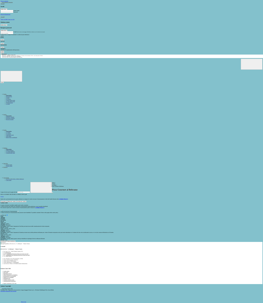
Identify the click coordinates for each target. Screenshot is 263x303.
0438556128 (8, 252)
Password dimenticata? (5, 14)
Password (15, 12)
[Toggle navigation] (11, 76)
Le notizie (54, 185)
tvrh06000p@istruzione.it (17, 253)
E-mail (14, 31)
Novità (53, 183)
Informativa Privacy (7, 273)
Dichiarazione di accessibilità (9, 276)
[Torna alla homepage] (4, 54)
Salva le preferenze (11, 241)
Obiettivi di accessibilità (8, 277)
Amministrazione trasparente (9, 281)
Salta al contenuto (4, 1)
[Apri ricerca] (251, 64)
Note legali (5, 272)
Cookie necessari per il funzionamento (9, 211)
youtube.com (3, 215)
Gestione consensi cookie (8, 279)
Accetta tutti (21, 201)
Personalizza (3, 201)
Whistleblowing (6, 278)
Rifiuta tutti (12, 201)
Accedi (2, 3)
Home (53, 182)
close (2, 82)
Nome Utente (16, 10)
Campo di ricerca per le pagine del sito (9, 192)
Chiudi (2, 39)
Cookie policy (6, 271)
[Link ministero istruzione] (7, 2)
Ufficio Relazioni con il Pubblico (10, 275)
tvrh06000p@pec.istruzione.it (18, 255)
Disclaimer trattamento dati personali (8, 291)
